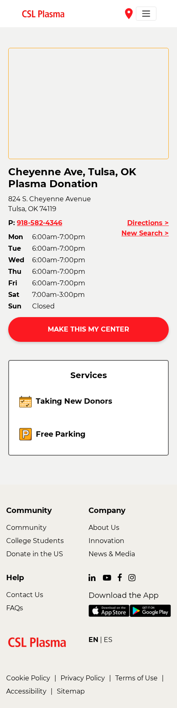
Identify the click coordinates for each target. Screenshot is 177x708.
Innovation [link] (106, 541)
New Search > (145, 233)
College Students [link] (35, 541)
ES (108, 640)
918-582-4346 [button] (39, 223)
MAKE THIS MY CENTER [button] (88, 329)
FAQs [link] (14, 608)
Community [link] (26, 528)
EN (93, 640)
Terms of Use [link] (136, 678)
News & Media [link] (111, 554)
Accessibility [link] (26, 691)
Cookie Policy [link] (28, 678)
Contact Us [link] (24, 595)
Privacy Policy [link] (83, 678)
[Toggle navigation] (146, 14)
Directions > (148, 223)
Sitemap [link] (71, 691)
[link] (46, 13)
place (128, 13)
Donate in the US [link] (34, 554)
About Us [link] (103, 528)
